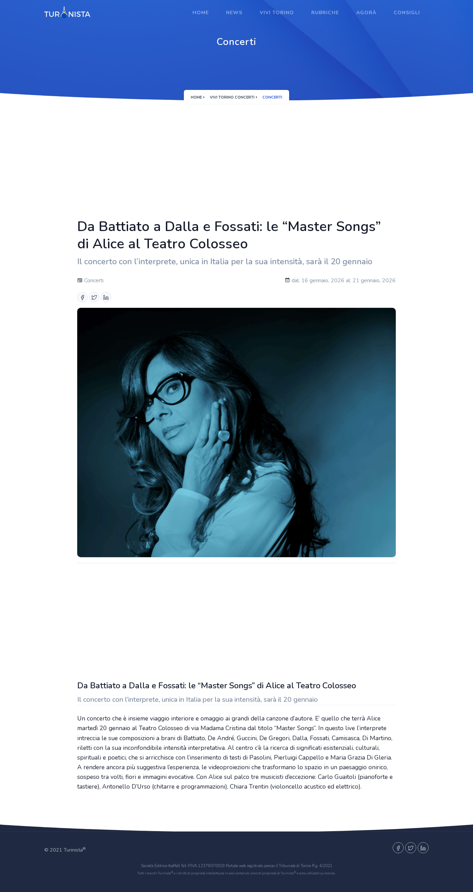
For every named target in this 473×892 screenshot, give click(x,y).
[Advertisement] (236, 157)
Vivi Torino (277, 12)
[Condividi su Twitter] (94, 297)
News (234, 12)
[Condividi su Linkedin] (106, 297)
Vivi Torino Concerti (232, 97)
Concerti (93, 280)
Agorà (366, 12)
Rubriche (325, 12)
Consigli (407, 12)
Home (201, 12)
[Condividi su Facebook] (82, 297)
